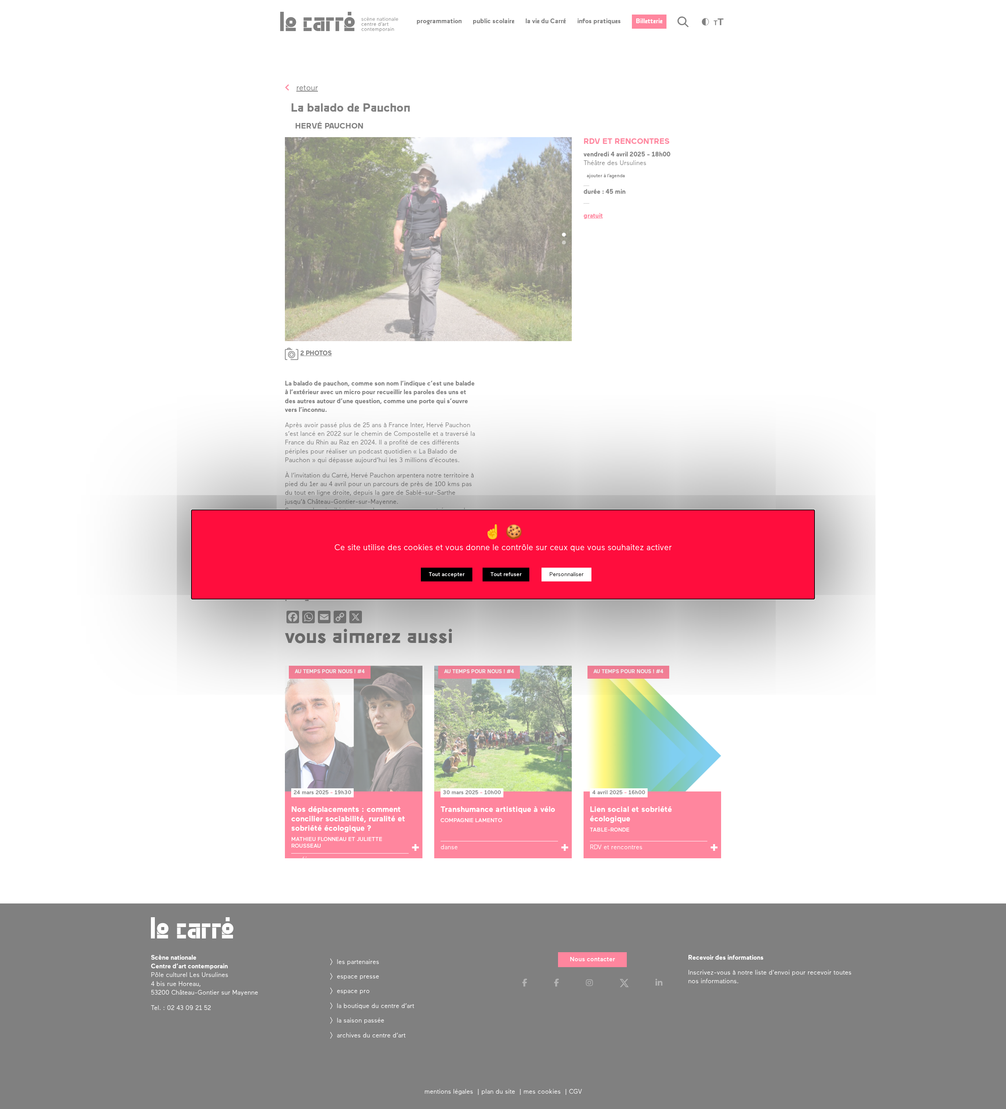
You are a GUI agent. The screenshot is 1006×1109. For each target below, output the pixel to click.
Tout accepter (446, 575)
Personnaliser (566, 575)
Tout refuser (505, 575)
